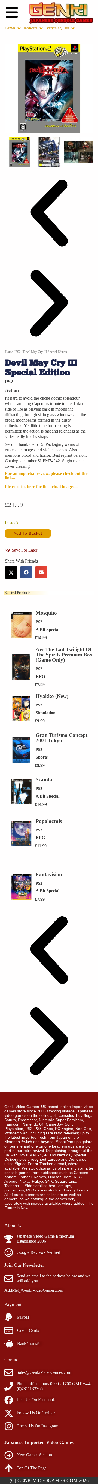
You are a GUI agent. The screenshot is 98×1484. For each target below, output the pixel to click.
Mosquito (46, 613)
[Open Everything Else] (73, 28)
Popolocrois (49, 821)
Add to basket (28, 533)
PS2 (18, 352)
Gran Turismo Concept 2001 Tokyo (61, 737)
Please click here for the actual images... (41, 486)
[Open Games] (19, 28)
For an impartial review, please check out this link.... (46, 475)
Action (12, 390)
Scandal (45, 779)
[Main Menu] (12, 12)
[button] (49, 214)
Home (9, 352)
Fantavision (49, 874)
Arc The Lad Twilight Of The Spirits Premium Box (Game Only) (64, 655)
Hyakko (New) (52, 696)
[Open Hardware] (41, 28)
